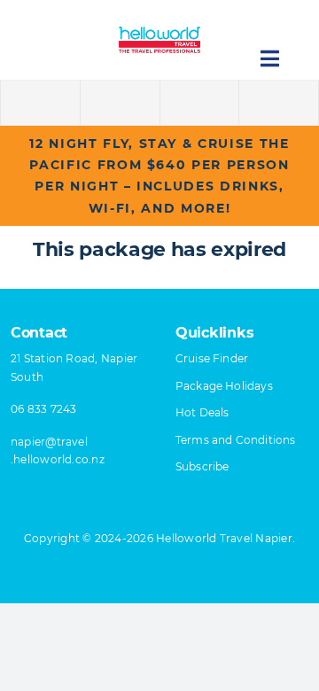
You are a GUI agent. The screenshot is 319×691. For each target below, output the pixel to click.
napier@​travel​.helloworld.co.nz (58, 451)
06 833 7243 (44, 408)
